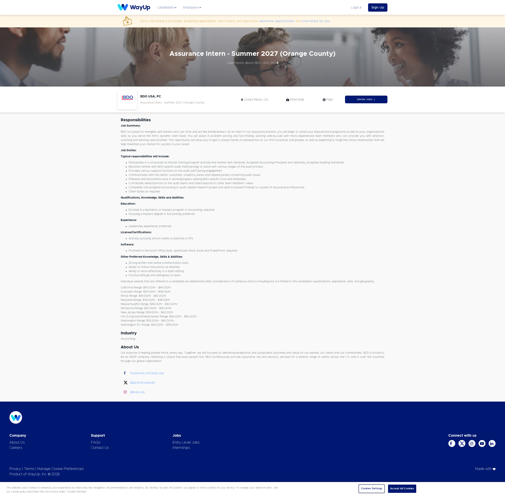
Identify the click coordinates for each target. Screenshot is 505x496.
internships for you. (316, 21)
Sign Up (377, 7)
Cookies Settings (371, 488)
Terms (29, 469)
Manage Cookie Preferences (60, 469)
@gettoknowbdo (142, 382)
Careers (15, 448)
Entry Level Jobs (186, 442)
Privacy (15, 469)
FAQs (95, 442)
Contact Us (100, 448)
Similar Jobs (364, 99)
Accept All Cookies (402, 488)
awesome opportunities (277, 21)
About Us (17, 442)
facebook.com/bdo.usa (147, 373)
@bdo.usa (137, 392)
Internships (181, 448)
